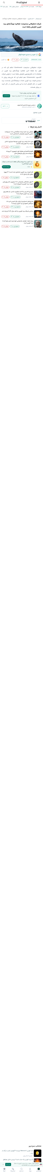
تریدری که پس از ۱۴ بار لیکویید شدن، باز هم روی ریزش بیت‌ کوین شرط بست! (18, 193)
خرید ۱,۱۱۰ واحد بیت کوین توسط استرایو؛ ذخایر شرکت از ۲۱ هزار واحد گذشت (19, 143)
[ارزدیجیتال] (21, 2)
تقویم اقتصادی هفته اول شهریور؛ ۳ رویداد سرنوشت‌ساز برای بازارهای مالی (19, 152)
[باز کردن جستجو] (4, 2)
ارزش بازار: (5, 7)
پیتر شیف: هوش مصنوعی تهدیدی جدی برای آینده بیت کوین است (17, 222)
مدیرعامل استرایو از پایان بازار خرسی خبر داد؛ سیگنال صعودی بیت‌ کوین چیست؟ (19, 202)
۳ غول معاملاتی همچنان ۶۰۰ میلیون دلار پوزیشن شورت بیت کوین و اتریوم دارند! (18, 183)
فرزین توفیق (37, 112)
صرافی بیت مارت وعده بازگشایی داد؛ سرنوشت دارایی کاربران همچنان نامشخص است (19, 133)
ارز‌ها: (39, 7)
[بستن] (3, 1164)
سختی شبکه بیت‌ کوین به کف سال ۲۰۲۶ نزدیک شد (17, 211)
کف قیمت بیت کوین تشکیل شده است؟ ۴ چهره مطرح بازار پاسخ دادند (18, 173)
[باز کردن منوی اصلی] (39, 2)
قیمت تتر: (31, 7)
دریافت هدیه (6, 167)
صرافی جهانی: (15, 7)
